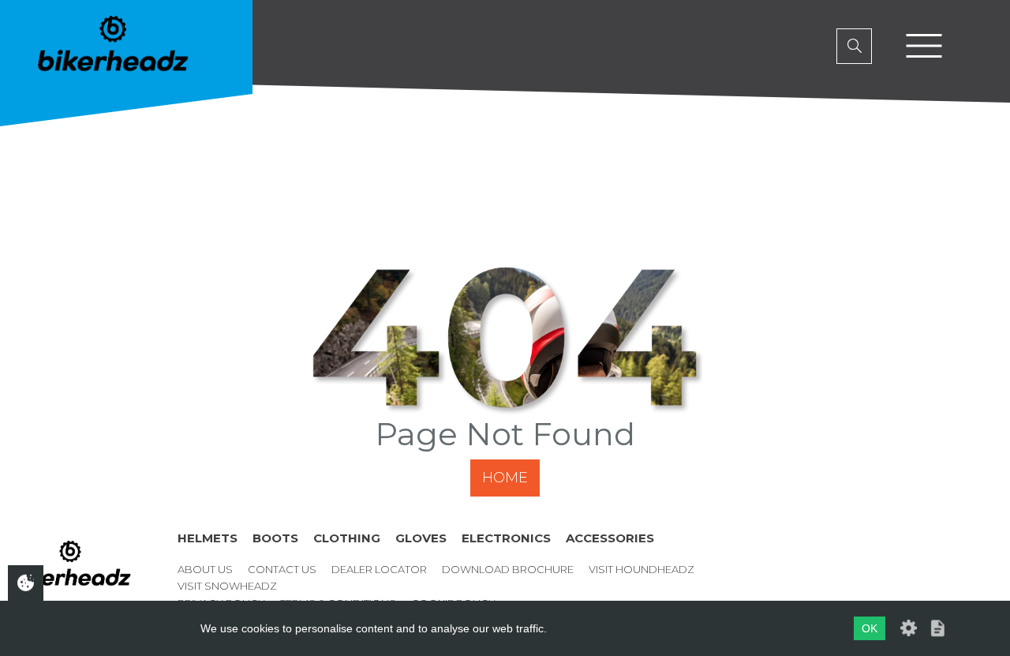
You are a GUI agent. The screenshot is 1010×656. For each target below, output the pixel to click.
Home (505, 477)
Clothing (346, 537)
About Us (205, 569)
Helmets (208, 537)
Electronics (506, 537)
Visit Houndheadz (641, 569)
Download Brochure (508, 569)
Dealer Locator (379, 569)
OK (869, 628)
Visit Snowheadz (227, 585)
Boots (275, 537)
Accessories (610, 537)
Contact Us (282, 569)
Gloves (421, 537)
